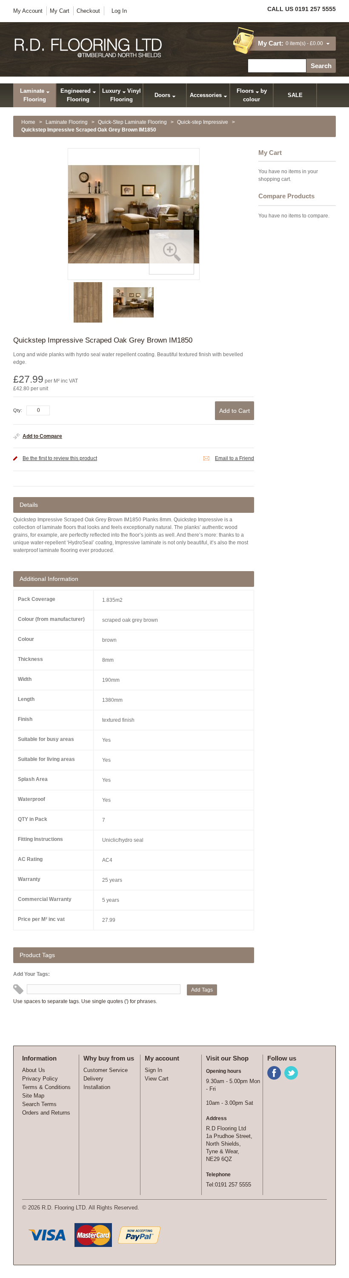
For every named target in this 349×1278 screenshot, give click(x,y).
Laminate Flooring (67, 122)
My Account (28, 11)
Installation (96, 1087)
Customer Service (105, 1070)
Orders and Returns (46, 1112)
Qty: (17, 410)
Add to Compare (42, 436)
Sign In (153, 1070)
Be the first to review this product (60, 458)
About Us (33, 1070)
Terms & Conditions (46, 1087)
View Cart (157, 1078)
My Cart (59, 11)
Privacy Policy (40, 1078)
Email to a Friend (234, 458)
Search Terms (39, 1104)
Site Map (33, 1095)
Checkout (88, 11)
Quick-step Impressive (202, 122)
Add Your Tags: (31, 974)
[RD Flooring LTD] (88, 47)
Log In (119, 11)
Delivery (93, 1078)
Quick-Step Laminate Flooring (132, 122)
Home (28, 122)
